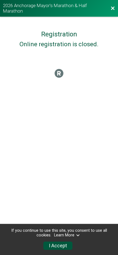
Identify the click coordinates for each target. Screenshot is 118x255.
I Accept (58, 245)
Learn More (64, 235)
